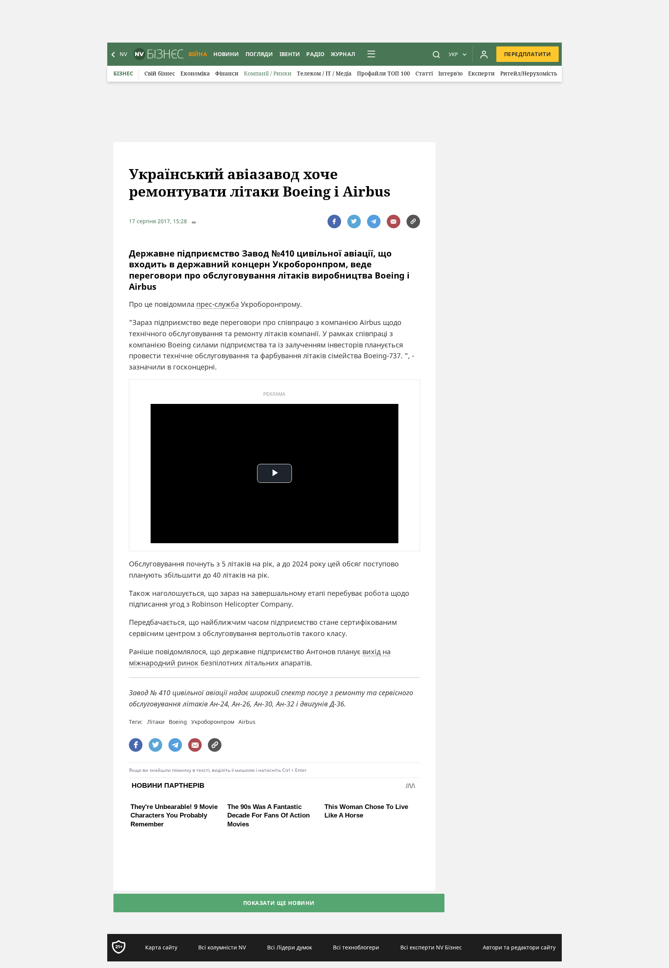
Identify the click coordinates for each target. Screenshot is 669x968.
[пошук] (436, 54)
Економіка (195, 73)
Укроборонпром (212, 721)
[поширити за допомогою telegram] (374, 221)
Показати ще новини (279, 925)
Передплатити (527, 54)
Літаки (156, 721)
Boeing (178, 721)
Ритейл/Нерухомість (528, 73)
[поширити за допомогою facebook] (334, 221)
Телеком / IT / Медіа (324, 73)
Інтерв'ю (450, 73)
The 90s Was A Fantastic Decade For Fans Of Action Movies (268, 864)
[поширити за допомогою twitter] (354, 221)
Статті (424, 73)
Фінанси (226, 73)
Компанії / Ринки (268, 73)
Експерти (481, 73)
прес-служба (217, 304)
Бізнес (123, 73)
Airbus (247, 721)
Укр (453, 54)
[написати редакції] (393, 221)
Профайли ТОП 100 (383, 73)
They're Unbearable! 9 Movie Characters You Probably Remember (174, 864)
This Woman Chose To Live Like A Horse (366, 811)
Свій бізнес (159, 73)
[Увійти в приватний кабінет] (484, 54)
